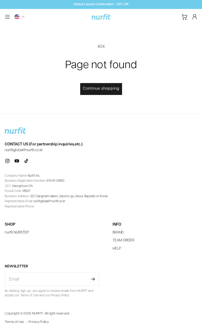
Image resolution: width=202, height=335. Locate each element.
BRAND (118, 233)
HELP (117, 249)
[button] (7, 17)
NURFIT (37, 313)
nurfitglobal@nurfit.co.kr (24, 150)
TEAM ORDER (123, 240)
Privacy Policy (38, 322)
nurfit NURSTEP (17, 233)
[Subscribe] (93, 279)
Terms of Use (14, 322)
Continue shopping (101, 89)
